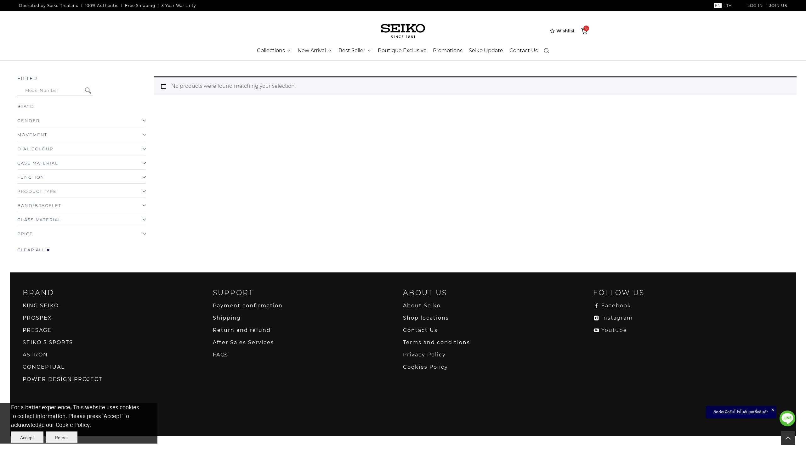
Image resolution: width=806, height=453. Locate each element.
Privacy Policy (424, 355)
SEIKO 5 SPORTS (48, 342)
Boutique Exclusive (402, 50)
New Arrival (312, 50)
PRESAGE (37, 330)
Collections (271, 50)
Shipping (227, 318)
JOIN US (778, 5)
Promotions (448, 50)
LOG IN (755, 5)
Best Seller (351, 50)
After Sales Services (243, 342)
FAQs (220, 355)
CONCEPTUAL (44, 367)
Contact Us (523, 50)
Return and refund (242, 330)
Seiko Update (486, 50)
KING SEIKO (41, 306)
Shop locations (426, 318)
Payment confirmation (248, 306)
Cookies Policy (425, 367)
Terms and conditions (436, 342)
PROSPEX (37, 318)
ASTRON (35, 355)
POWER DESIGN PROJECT (62, 379)
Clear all (32, 250)
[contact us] (787, 418)
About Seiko (422, 306)
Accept (27, 437)
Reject (61, 437)
